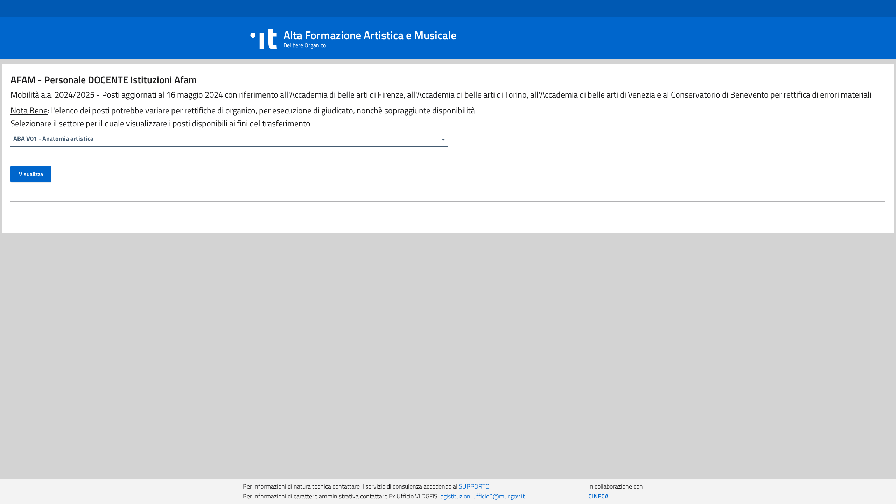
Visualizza (31, 174)
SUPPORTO (474, 486)
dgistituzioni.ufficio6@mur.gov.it (482, 496)
